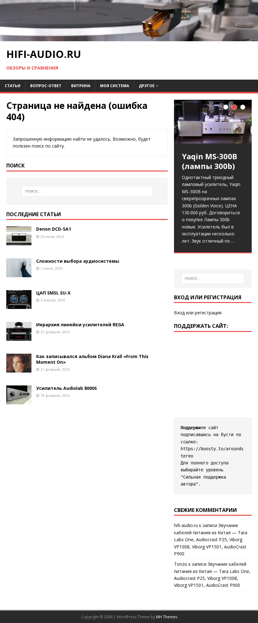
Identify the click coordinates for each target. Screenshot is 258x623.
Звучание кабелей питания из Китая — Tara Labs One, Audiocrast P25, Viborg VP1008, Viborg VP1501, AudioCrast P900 (210, 539)
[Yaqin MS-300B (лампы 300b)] (213, 121)
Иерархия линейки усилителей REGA (80, 325)
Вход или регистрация (198, 313)
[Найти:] (87, 191)
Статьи (12, 85)
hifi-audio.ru (186, 525)
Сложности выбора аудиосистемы (77, 261)
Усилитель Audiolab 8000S (66, 388)
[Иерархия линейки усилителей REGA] (18, 337)
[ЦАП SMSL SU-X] (18, 305)
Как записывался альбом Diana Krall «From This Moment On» (92, 359)
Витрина (80, 85)
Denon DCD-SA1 (53, 229)
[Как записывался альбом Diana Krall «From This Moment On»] (18, 369)
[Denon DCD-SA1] (18, 241)
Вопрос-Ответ (45, 85)
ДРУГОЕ (146, 85)
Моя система (114, 85)
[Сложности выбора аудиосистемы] (18, 273)
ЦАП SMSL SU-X (53, 293)
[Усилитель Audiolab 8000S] (18, 401)
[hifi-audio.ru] (129, 38)
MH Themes (166, 617)
